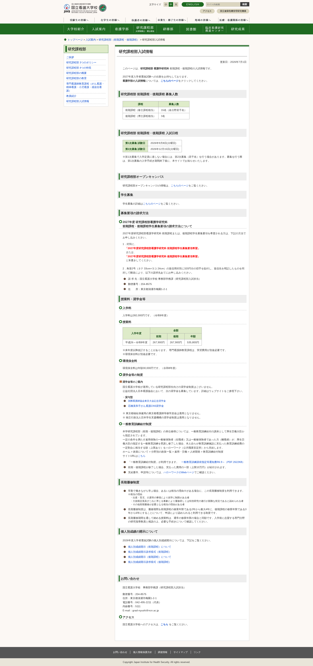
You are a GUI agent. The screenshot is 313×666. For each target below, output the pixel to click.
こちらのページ (180, 185)
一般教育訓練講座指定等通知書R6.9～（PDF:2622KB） (213, 462)
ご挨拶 (70, 57)
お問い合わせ (120, 652)
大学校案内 (75, 29)
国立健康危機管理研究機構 (233, 11)
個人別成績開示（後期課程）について (149, 556)
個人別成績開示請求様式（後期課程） (149, 561)
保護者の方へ (140, 20)
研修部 (168, 29)
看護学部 (121, 29)
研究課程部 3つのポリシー (81, 62)
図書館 (191, 29)
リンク (197, 652)
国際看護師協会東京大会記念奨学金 (147, 401)
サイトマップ (181, 652)
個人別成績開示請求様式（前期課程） (149, 551)
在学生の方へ (109, 20)
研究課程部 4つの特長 (78, 67)
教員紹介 (71, 95)
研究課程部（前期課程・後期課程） (119, 39)
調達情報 (162, 652)
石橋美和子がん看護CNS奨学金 (146, 405)
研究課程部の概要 (76, 73)
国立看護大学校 (85, 8)
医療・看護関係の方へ (233, 20)
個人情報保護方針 (142, 652)
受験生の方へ (79, 20)
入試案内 (98, 29)
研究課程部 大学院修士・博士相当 (144, 29)
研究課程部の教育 (76, 78)
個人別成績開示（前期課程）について (149, 546)
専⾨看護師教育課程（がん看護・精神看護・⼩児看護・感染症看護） (85, 87)
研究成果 (237, 29)
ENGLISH (192, 4)
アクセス (207, 11)
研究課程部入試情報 (77, 101)
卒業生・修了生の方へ (171, 20)
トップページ (75, 39)
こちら (141, 455)
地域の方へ (202, 20)
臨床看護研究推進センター (214, 29)
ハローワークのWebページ (179, 472)
